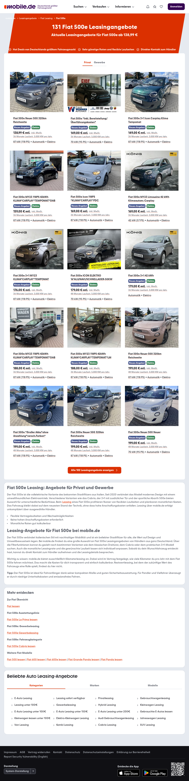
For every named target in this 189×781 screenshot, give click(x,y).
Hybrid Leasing (107, 704)
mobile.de (11, 18)
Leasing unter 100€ (25, 704)
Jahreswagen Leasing (153, 718)
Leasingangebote (28, 18)
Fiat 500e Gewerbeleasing (22, 632)
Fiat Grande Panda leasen (83, 659)
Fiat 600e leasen (56, 659)
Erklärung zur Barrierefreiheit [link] (133, 752)
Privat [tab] (87, 62)
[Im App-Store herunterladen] (130, 773)
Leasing (66, 502)
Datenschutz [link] (72, 752)
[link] (155, 7)
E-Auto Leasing (23, 698)
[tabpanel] (94, 711)
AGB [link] (22, 752)
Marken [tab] (94, 685)
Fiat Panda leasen (111, 659)
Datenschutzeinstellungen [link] (98, 752)
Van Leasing (21, 724)
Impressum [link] (10, 752)
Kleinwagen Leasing (152, 704)
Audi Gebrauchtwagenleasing (116, 718)
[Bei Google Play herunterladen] (154, 773)
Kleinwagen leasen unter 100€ (32, 718)
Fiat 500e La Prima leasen (22, 619)
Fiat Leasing (46, 18)
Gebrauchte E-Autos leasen (156, 711)
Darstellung (11, 766)
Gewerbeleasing (66, 704)
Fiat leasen (13, 606)
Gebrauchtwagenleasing (155, 698)
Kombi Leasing (64, 724)
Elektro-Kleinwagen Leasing (72, 718)
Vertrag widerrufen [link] (39, 752)
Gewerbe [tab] (99, 62)
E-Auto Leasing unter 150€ (72, 711)
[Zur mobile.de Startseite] (34, 6)
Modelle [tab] (153, 685)
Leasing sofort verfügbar (70, 698)
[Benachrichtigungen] (147, 6)
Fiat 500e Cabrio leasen (21, 646)
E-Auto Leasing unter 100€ (30, 711)
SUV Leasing (147, 724)
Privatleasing (106, 698)
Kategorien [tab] (36, 685)
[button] (36, 109)
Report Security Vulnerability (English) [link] (26, 756)
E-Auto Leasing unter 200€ (114, 711)
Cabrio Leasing (107, 724)
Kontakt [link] (57, 752)
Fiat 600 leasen (36, 659)
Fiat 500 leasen (16, 659)
